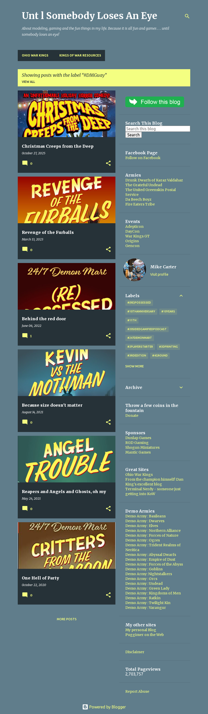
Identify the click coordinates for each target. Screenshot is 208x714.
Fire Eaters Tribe (140, 204)
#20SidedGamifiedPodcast (147, 329)
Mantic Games (138, 452)
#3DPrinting (168, 346)
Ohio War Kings (35, 55)
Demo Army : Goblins (144, 569)
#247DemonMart (139, 337)
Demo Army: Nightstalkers (148, 574)
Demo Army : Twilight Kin (147, 602)
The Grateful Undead (143, 185)
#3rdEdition (136, 355)
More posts (67, 619)
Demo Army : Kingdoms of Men (153, 593)
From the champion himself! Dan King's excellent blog (154, 481)
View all (28, 81)
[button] (108, 163)
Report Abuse (137, 691)
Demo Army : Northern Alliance (153, 530)
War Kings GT (137, 236)
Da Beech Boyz (138, 199)
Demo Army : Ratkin (143, 598)
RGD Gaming (137, 442)
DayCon (132, 231)
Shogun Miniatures (142, 447)
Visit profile (159, 274)
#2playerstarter (140, 346)
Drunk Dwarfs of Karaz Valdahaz (154, 180)
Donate (131, 415)
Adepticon (134, 226)
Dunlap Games (138, 438)
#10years (168, 311)
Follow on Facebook (143, 158)
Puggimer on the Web (144, 634)
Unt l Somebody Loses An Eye (89, 16)
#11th (131, 320)
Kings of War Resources (80, 55)
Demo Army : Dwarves (144, 521)
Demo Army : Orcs (141, 578)
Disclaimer (134, 652)
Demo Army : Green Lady (147, 588)
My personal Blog (140, 630)
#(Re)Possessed (139, 302)
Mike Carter (163, 266)
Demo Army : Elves (141, 525)
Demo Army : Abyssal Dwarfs (150, 554)
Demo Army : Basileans (145, 516)
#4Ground (160, 355)
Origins (132, 241)
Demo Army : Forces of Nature (151, 535)
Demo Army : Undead (144, 583)
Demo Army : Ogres (142, 540)
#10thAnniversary (141, 311)
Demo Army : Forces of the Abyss (154, 564)
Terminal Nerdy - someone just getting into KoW (153, 491)
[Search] (187, 16)
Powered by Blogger (107, 707)
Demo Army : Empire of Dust (150, 559)
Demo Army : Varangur (145, 607)
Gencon (132, 245)
